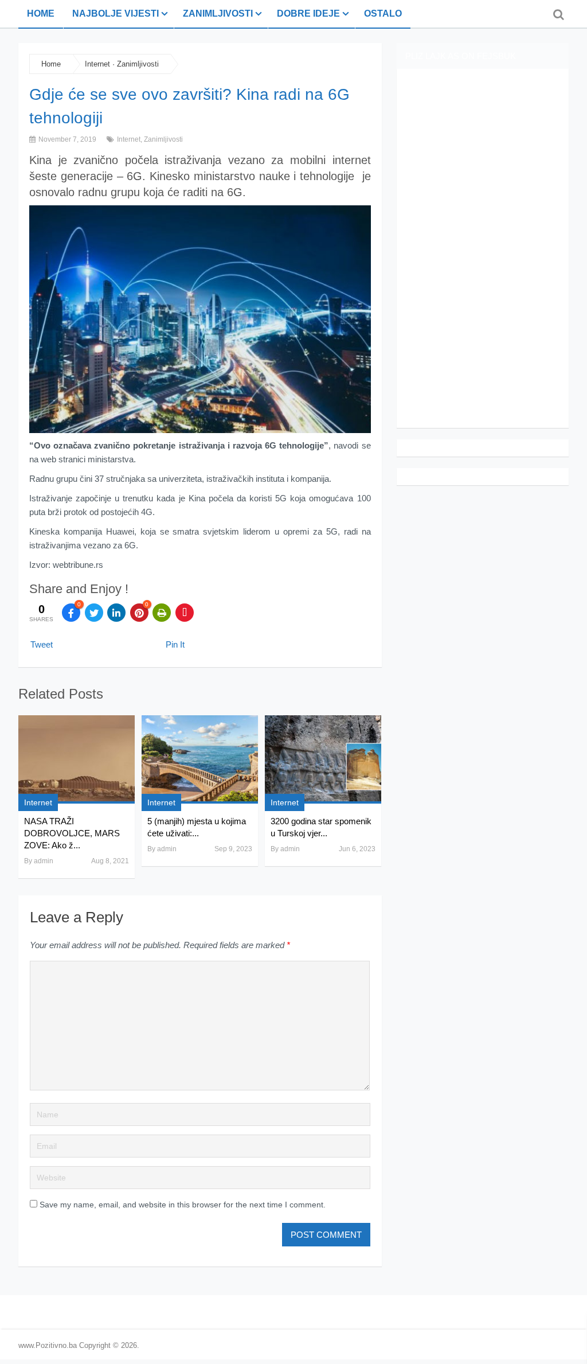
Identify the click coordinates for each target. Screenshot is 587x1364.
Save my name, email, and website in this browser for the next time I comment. (183, 1204)
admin (43, 861)
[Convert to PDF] (184, 612)
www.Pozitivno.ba (47, 1345)
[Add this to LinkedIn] (116, 612)
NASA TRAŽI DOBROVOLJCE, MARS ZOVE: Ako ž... (72, 833)
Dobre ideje (308, 13)
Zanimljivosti (218, 13)
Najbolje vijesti (115, 13)
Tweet (41, 644)
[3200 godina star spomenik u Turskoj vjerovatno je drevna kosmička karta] (323, 759)
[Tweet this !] (94, 612)
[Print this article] (161, 612)
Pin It (175, 644)
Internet (97, 64)
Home (40, 13)
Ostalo (383, 13)
